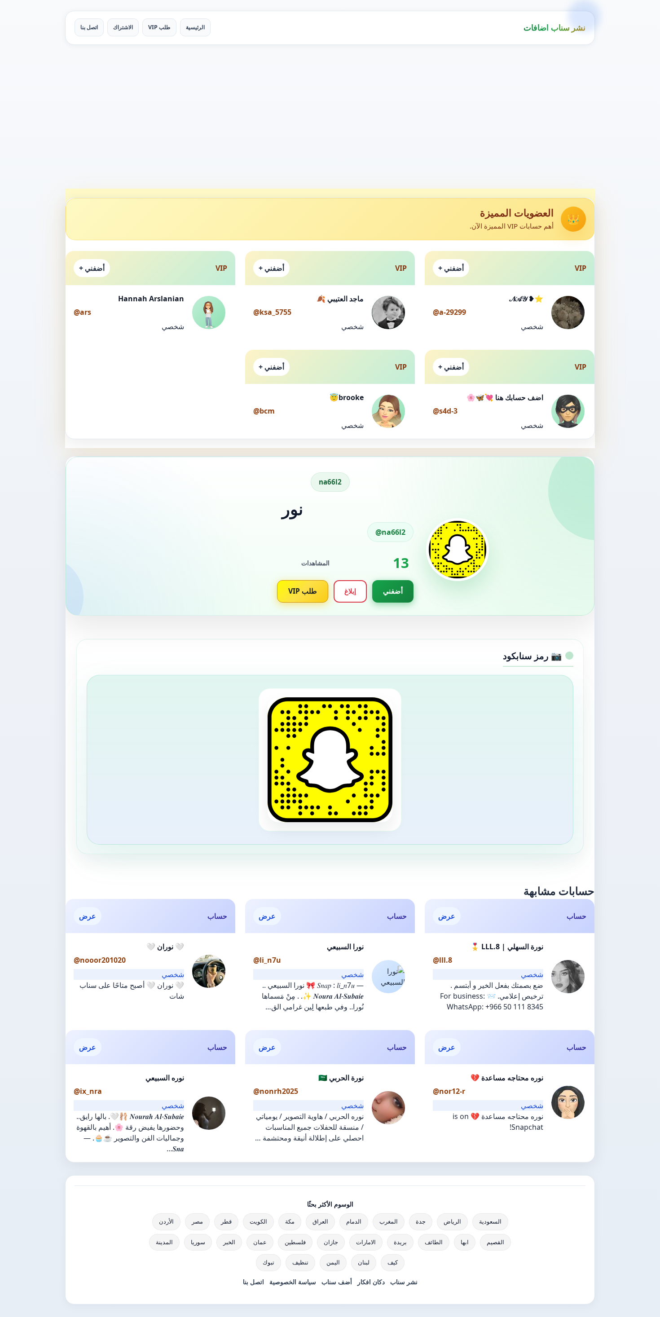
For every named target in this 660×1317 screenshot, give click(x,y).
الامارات (366, 1242)
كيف (392, 1262)
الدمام (353, 1221)
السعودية (490, 1221)
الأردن (166, 1221)
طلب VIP (159, 27)
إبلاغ (350, 590)
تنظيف (300, 1262)
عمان (260, 1242)
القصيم (495, 1242)
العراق (320, 1221)
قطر (226, 1221)
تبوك (268, 1262)
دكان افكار (371, 1281)
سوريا (198, 1242)
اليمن (333, 1262)
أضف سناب (336, 1281)
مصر (197, 1221)
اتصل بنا (89, 27)
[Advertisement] (330, 117)
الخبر (229, 1242)
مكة (290, 1221)
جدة (421, 1221)
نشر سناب (404, 1281)
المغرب (388, 1221)
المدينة (164, 1242)
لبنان (364, 1262)
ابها (465, 1242)
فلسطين (295, 1242)
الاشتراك (123, 27)
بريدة (400, 1242)
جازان (331, 1242)
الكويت (258, 1221)
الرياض (452, 1221)
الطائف (434, 1242)
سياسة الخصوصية (292, 1281)
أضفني (393, 591)
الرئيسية (195, 27)
